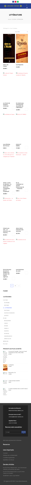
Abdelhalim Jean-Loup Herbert (11, 475)
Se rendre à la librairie (15, 408)
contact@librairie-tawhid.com (16, 416)
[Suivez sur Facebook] (13, 2)
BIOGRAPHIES (7, 320)
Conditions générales (9, 457)
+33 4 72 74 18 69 (13, 423)
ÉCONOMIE (7, 302)
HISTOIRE (6, 305)
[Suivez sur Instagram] (15, 2)
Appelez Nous (12, 420)
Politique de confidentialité (10, 455)
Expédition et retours (8, 460)
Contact (5, 453)
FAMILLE (6, 328)
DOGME (6, 325)
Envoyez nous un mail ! (15, 414)
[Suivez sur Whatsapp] (18, 2)
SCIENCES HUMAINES (9, 313)
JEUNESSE (6, 333)
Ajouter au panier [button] (13, 68)
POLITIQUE (7, 310)
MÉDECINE (5, 341)
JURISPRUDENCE (8, 336)
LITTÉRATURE (8, 307)
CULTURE (14, 19)
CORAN (6, 323)
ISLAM (4, 318)
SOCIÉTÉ (6, 315)
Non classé (5, 343)
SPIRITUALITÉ (7, 338)
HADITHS (6, 331)
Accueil (9, 19)
